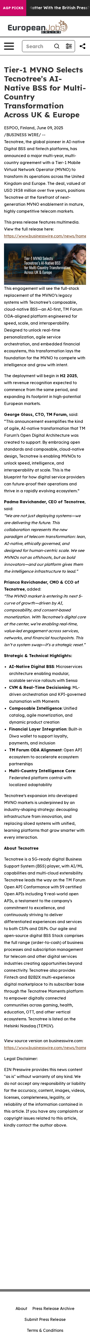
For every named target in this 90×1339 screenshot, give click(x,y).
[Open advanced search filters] (69, 46)
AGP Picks (13, 8)
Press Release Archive (53, 1308)
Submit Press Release (45, 1319)
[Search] (57, 46)
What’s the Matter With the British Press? (47, 7)
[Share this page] (82, 46)
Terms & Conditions (45, 1330)
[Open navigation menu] (9, 46)
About (21, 1308)
